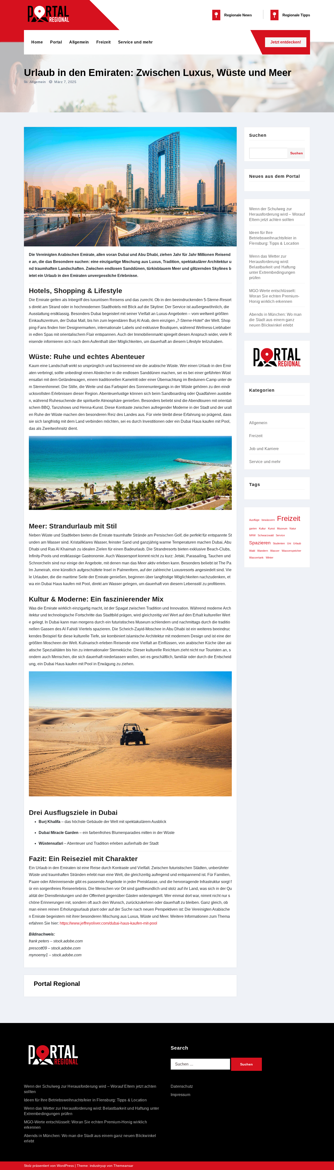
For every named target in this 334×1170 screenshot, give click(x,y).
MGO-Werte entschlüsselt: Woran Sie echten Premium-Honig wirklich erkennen (274, 296)
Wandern (262, 550)
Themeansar (123, 1166)
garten (253, 528)
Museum (282, 528)
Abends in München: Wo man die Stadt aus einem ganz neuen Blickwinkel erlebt (275, 319)
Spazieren (260, 542)
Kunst (271, 528)
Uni (289, 543)
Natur (292, 528)
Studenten (279, 543)
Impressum (180, 1095)
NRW (252, 535)
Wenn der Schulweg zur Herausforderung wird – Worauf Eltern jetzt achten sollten (277, 214)
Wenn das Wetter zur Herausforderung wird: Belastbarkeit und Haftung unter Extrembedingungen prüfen (272, 267)
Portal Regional (57, 983)
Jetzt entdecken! (285, 42)
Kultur (262, 528)
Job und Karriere (264, 449)
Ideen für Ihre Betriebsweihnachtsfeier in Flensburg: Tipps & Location (274, 238)
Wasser (274, 550)
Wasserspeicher (291, 550)
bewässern (268, 519)
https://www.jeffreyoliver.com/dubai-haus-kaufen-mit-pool (108, 923)
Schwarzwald (266, 535)
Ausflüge (254, 519)
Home (37, 42)
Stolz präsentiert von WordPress (49, 1166)
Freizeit (103, 42)
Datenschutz (182, 1086)
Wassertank (256, 557)
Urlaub (297, 543)
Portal (56, 42)
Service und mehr (135, 42)
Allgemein (79, 42)
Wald (252, 550)
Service (280, 535)
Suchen (258, 135)
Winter (269, 557)
